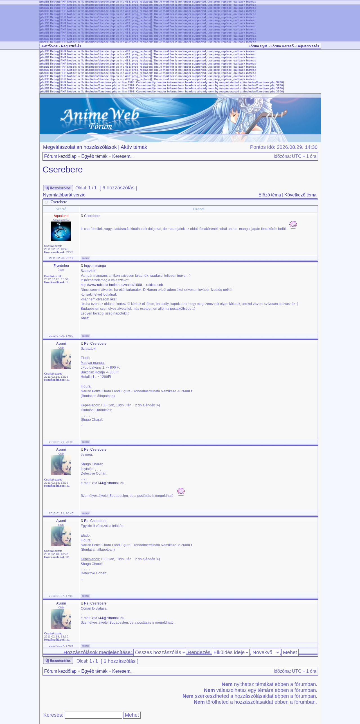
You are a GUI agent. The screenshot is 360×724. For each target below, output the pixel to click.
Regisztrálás (71, 46)
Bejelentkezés (307, 46)
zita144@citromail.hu (108, 483)
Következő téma (300, 194)
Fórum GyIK (258, 46)
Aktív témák (134, 147)
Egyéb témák (94, 156)
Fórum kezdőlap (60, 156)
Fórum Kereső (282, 46)
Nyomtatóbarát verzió (64, 194)
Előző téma (269, 194)
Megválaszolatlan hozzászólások (80, 147)
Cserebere (62, 169)
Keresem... (123, 156)
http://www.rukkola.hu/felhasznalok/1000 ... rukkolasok (122, 285)
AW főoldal (49, 46)
